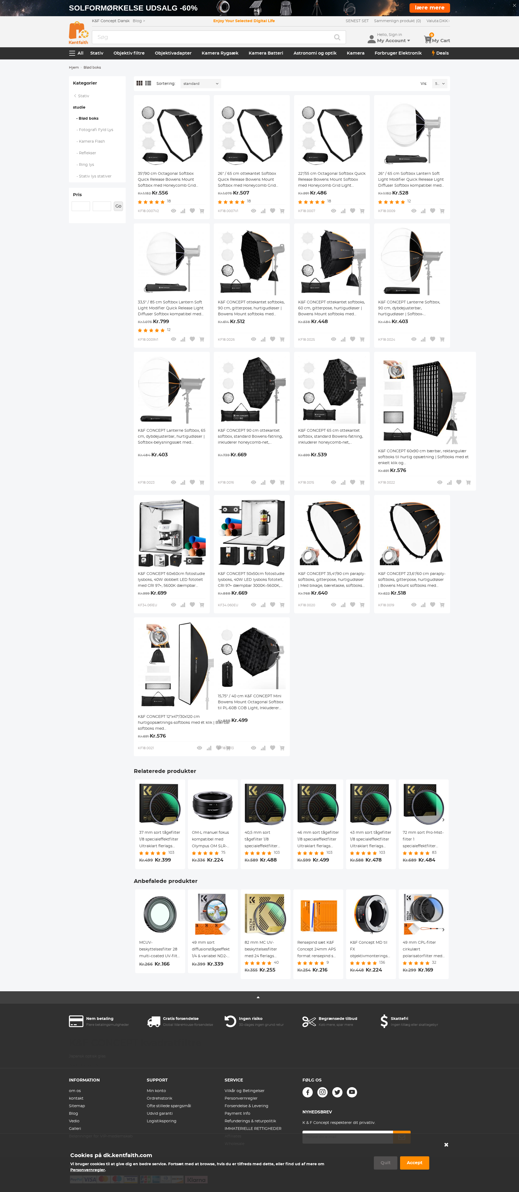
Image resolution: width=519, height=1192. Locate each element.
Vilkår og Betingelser (245, 1091)
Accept (414, 1163)
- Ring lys (83, 165)
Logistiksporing (162, 1121)
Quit (386, 1163)
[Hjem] (79, 32)
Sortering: (166, 84)
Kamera (356, 53)
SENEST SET (357, 21)
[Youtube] (352, 1092)
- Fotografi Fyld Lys (93, 130)
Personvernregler (241, 1098)
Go (118, 206)
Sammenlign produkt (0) (397, 21)
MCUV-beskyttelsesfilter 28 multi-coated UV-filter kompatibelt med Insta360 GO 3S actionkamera (160, 950)
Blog (73, 1114)
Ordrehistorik (159, 1098)
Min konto (156, 1091)
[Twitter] (337, 1092)
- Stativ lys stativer (92, 176)
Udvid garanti (160, 1114)
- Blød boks (85, 118)
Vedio (74, 1121)
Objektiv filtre (129, 53)
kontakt (76, 1098)
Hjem (74, 67)
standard (191, 84)
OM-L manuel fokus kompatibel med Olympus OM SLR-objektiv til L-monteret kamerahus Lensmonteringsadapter (213, 840)
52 (437, 84)
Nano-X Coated (83, 1065)
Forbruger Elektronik (398, 53)
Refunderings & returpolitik (250, 1121)
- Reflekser (84, 153)
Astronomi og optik (315, 53)
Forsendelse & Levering (246, 1106)
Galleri (75, 1129)
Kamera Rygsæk (220, 53)
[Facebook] (307, 1092)
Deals (442, 53)
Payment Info (237, 1114)
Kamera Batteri (266, 53)
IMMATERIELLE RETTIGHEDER (253, 1129)
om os (75, 1091)
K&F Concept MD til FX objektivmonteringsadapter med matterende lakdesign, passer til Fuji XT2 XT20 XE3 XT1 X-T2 (371, 950)
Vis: (424, 84)
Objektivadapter (173, 53)
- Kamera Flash (89, 141)
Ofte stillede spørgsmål (169, 1106)
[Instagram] (322, 1092)
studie (79, 107)
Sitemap (77, 1106)
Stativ (96, 53)
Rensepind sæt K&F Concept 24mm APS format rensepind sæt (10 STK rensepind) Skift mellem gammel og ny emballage (318, 950)
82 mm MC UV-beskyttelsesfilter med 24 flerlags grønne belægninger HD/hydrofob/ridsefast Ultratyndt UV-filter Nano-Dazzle (266, 950)
